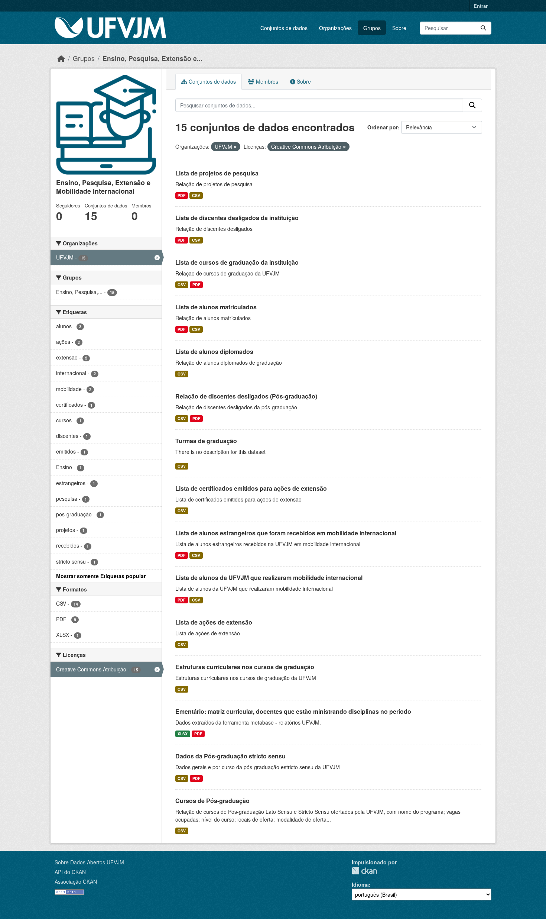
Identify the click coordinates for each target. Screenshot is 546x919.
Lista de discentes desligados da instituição (237, 217)
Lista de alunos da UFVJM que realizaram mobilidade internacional (269, 577)
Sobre (399, 28)
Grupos (372, 28)
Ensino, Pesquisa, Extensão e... (152, 58)
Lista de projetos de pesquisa (217, 173)
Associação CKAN (76, 881)
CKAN (364, 871)
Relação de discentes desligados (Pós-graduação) (246, 396)
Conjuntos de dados (284, 28)
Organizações (335, 28)
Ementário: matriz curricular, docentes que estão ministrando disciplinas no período (293, 711)
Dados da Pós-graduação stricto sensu (230, 756)
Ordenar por (382, 127)
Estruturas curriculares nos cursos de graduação (244, 666)
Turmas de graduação (206, 440)
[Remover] (235, 147)
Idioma (360, 884)
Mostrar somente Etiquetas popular (101, 576)
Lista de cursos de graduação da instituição (237, 262)
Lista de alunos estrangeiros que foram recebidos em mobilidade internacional (285, 533)
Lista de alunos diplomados (214, 351)
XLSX (183, 733)
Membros (266, 81)
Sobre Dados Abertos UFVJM (89, 862)
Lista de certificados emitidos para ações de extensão (251, 488)
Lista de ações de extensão (213, 622)
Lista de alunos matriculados (216, 307)
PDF (181, 195)
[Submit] (483, 28)
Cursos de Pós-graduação (212, 800)
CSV (196, 195)
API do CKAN (70, 872)
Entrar (481, 5)
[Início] (61, 58)
